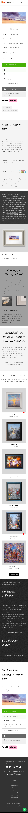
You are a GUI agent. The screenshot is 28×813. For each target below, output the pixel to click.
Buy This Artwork (11, 64)
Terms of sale (14, 792)
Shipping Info (14, 790)
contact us (10, 318)
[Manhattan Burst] (14, 564)
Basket (14, 780)
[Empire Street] (14, 533)
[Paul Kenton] (7, 2)
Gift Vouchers (14, 785)
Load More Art (14, 574)
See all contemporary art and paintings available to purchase (13, 654)
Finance (14, 788)
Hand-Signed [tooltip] (7, 107)
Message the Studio (14, 774)
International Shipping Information (12, 94)
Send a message (10, 74)
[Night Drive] (14, 473)
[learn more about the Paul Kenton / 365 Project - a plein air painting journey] (14, 171)
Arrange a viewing (12, 70)
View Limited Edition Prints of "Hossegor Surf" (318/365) (14, 363)
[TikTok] (20, 767)
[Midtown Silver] (14, 503)
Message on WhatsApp (12, 83)
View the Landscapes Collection (13, 632)
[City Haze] (14, 443)
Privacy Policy (14, 795)
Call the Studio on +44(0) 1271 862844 (12, 78)
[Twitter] (7, 767)
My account (14, 797)
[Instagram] (14, 767)
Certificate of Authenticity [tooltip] (10, 110)
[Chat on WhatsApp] (25, 810)
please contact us (12, 212)
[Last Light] (14, 412)
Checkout (14, 783)
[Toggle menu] (25, 2)
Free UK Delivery (11, 89)
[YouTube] (17, 767)
